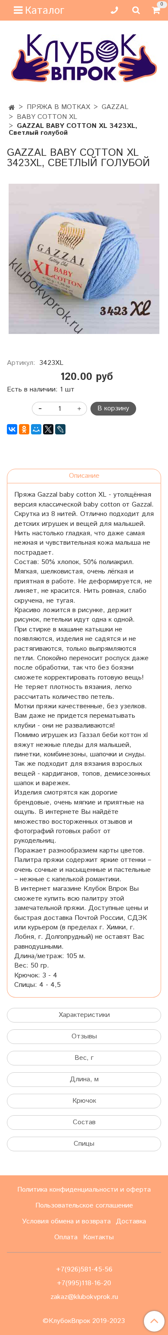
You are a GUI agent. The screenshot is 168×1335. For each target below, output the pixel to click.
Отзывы (84, 1036)
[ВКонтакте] (12, 429)
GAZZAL (115, 107)
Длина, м (84, 1079)
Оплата (66, 1237)
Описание (84, 476)
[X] (48, 429)
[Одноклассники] (24, 429)
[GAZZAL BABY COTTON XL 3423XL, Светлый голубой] (84, 259)
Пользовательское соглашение (84, 1206)
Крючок (84, 1101)
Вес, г (84, 1058)
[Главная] (12, 108)
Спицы (84, 1144)
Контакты (98, 1237)
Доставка (131, 1221)
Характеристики (84, 1015)
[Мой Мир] (36, 429)
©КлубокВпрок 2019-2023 (84, 1321)
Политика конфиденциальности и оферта (84, 1190)
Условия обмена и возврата (66, 1221)
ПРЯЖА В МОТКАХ (58, 107)
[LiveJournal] (60, 429)
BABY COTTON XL (47, 117)
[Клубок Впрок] (84, 58)
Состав (84, 1122)
